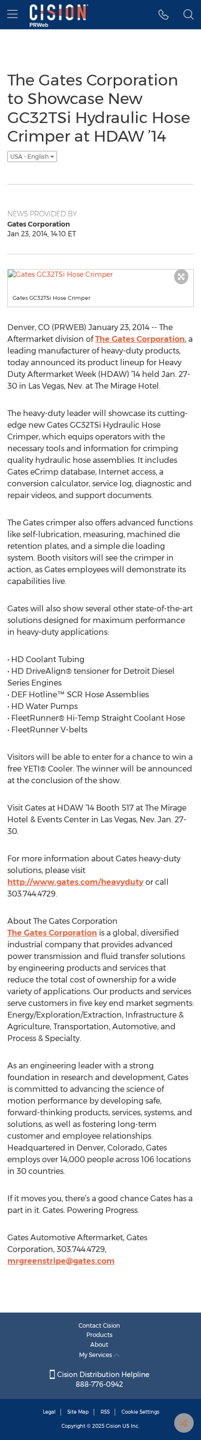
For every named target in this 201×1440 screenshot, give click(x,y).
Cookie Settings (140, 1412)
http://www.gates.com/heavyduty (75, 882)
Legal (49, 1412)
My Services (96, 1354)
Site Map (78, 1412)
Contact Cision (99, 1325)
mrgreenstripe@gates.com (61, 1261)
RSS (105, 1412)
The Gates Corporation (140, 339)
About (99, 1344)
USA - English (30, 156)
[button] (163, 14)
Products (99, 1334)
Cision (113, 1426)
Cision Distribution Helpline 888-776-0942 (102, 1379)
